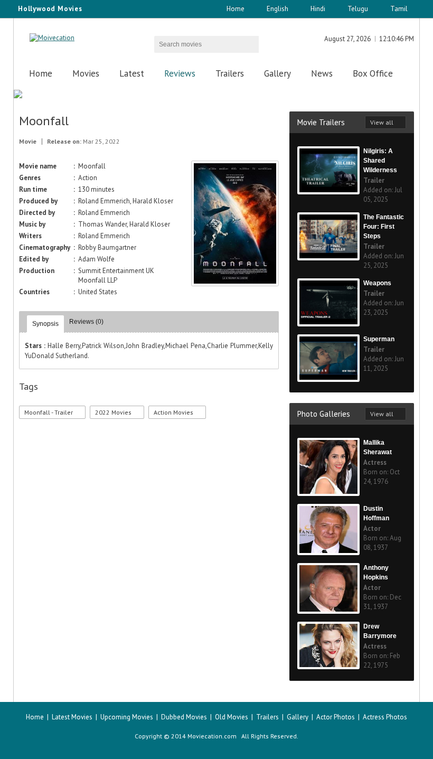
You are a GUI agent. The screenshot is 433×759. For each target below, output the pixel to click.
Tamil (399, 8)
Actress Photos (385, 717)
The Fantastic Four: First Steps (383, 226)
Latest (131, 73)
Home (235, 8)
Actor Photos (335, 717)
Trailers (229, 73)
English (277, 8)
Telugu (357, 8)
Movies (85, 73)
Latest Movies (72, 717)
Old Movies (231, 717)
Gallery (277, 73)
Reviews (179, 73)
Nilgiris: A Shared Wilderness (380, 160)
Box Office (373, 73)
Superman (378, 339)
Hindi (317, 8)
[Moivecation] (52, 37)
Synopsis (45, 323)
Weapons (377, 283)
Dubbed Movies (184, 717)
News (322, 73)
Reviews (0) (86, 321)
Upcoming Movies (126, 717)
